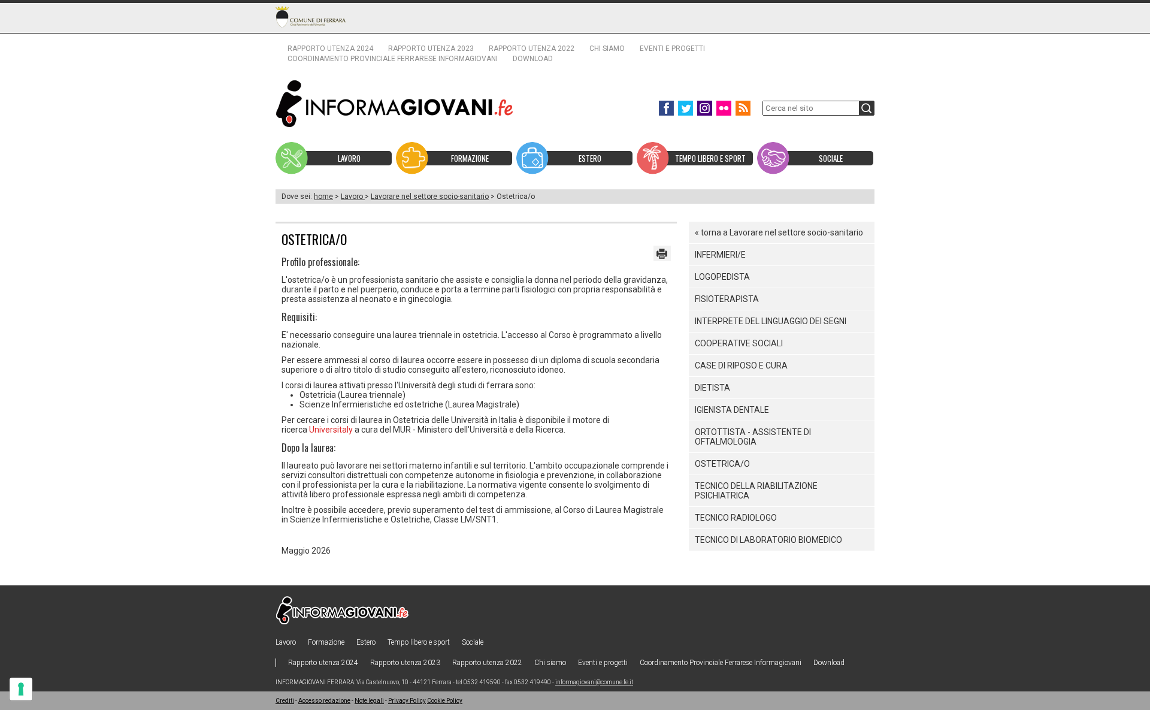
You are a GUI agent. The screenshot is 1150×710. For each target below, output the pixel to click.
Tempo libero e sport (419, 642)
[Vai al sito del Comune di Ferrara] (311, 17)
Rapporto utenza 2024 (330, 48)
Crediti (285, 700)
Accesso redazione (324, 700)
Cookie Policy (444, 700)
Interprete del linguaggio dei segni (770, 321)
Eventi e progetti (672, 48)
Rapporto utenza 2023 (431, 48)
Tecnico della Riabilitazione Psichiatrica (756, 490)
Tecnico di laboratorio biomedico (768, 540)
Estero (366, 642)
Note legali (369, 700)
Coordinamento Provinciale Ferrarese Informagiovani (393, 59)
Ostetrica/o (722, 464)
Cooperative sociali (739, 343)
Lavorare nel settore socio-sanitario (430, 196)
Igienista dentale (732, 410)
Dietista (712, 387)
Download (533, 59)
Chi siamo (607, 48)
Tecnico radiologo (736, 517)
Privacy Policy (407, 700)
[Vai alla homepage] (395, 103)
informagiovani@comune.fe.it (594, 682)
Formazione (326, 642)
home (323, 196)
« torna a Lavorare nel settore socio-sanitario (779, 232)
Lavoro (353, 196)
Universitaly (331, 429)
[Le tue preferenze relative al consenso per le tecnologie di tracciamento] (21, 689)
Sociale (472, 642)
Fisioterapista (727, 299)
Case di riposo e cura (741, 365)
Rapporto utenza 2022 (531, 48)
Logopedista (722, 277)
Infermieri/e (720, 254)
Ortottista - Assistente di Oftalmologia (753, 436)
